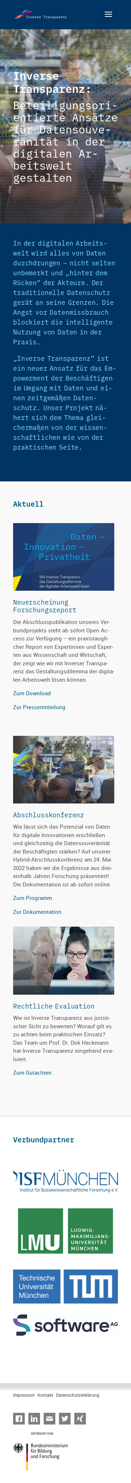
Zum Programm (32, 897)
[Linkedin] (36, 1419)
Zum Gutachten (32, 1072)
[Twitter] (66, 1419)
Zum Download (32, 693)
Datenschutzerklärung (77, 1395)
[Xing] (82, 1419)
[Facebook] (20, 1419)
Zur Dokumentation (37, 911)
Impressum (24, 1395)
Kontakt (45, 1395)
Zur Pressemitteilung (39, 707)
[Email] (51, 1419)
